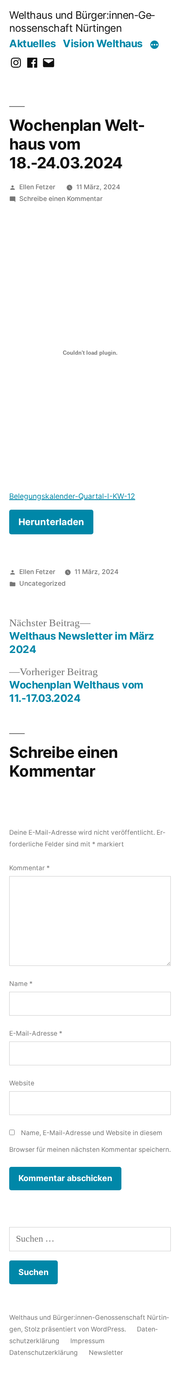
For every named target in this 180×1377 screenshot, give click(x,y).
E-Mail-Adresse (35, 1033)
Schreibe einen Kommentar (61, 199)
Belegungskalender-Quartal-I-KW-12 (72, 496)
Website (21, 1083)
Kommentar (29, 868)
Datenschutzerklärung (43, 1353)
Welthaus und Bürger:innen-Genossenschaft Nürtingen (82, 21)
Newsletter (106, 1353)
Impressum (87, 1341)
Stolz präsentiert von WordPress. (76, 1329)
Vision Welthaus (103, 43)
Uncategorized (42, 583)
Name (21, 984)
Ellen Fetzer (37, 187)
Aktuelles (32, 43)
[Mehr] (154, 45)
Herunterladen (51, 521)
